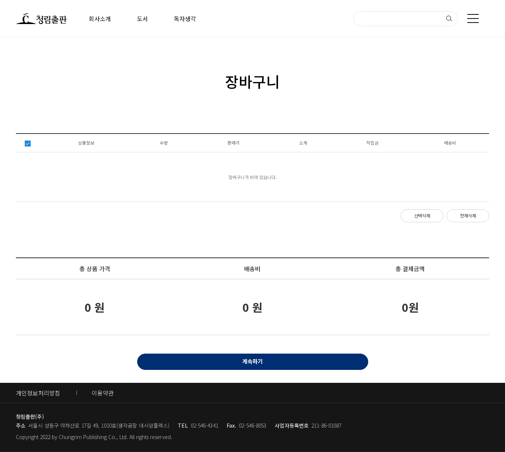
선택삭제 (422, 215)
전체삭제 (468, 215)
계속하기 (252, 361)
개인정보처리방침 (38, 392)
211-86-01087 (326, 425)
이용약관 (103, 392)
